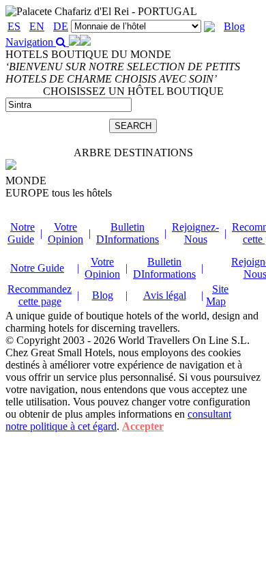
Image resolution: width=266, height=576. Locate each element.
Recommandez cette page (40, 295)
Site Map (217, 295)
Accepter (143, 426)
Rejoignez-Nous (195, 233)
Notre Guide (21, 233)
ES (14, 26)
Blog (234, 26)
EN (36, 26)
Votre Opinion (65, 233)
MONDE (25, 180)
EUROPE (58, 193)
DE (60, 26)
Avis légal (164, 295)
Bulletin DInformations (127, 233)
